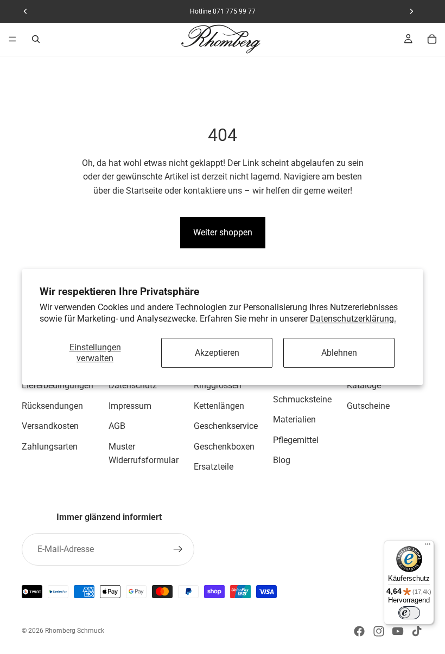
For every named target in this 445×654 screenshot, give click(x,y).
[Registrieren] (178, 549)
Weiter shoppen (222, 232)
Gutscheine (368, 406)
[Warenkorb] (432, 39)
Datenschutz (133, 385)
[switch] (409, 612)
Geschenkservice (226, 426)
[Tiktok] (416, 631)
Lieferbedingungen (57, 385)
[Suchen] (36, 39)
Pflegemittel (296, 440)
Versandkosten (50, 426)
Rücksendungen (52, 406)
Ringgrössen (217, 385)
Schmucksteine (302, 399)
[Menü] (12, 39)
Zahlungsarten (50, 446)
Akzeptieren (217, 353)
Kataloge (364, 385)
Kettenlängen (219, 406)
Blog (281, 461)
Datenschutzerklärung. (353, 318)
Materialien (294, 420)
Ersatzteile (213, 467)
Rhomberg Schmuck (74, 630)
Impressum (130, 406)
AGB (117, 426)
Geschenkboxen (224, 446)
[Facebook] (359, 631)
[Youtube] (397, 631)
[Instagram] (378, 631)
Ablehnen (339, 353)
